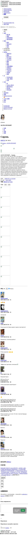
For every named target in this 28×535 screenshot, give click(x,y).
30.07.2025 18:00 (5, 312)
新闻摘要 (6, 17)
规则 (3, 533)
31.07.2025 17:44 (5, 374)
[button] (7, 8)
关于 (12, 532)
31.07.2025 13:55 (5, 349)
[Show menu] (10, 1)
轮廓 (5, 128)
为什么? (9, 462)
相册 (5, 133)
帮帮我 (2, 532)
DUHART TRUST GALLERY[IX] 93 (10, 468)
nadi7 (2, 323)
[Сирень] (8, 143)
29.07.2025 (8, 180)
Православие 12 (7, 472)
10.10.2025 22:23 (5, 449)
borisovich (3, 393)
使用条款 (6, 533)
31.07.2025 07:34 (5, 324)
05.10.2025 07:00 (5, 402)
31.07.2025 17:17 (5, 361)
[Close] (15, 27)
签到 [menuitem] (5, 24)
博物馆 (5, 30)
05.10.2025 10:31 (5, 425)
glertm (2, 335)
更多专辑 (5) (16, 475)
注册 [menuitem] (7, 24)
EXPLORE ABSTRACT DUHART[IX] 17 (13, 470)
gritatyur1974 (4, 348)
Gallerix (7, 527)
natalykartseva (4, 311)
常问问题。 (7, 532)
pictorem (3, 436)
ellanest (2, 448)
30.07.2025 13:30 (5, 299)
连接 (5, 131)
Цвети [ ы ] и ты (8, 181)
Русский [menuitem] (6, 22)
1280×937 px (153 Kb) (9, 178)
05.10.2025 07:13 (5, 411)
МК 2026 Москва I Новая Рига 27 (11, 469)
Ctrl (5, 184)
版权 (16, 533)
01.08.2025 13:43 (5, 382)
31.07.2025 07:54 (5, 337)
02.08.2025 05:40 (5, 394)
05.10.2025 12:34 (5, 437)
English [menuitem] (10, 22)
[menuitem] (13, 22)
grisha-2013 (3, 360)
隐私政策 (12, 533)
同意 (23, 510)
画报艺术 (3, 140)
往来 (14, 532)
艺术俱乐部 (7, 49)
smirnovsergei (4, 298)
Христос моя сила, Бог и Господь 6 (10, 473)
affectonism (3, 423)
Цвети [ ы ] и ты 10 (17, 472)
